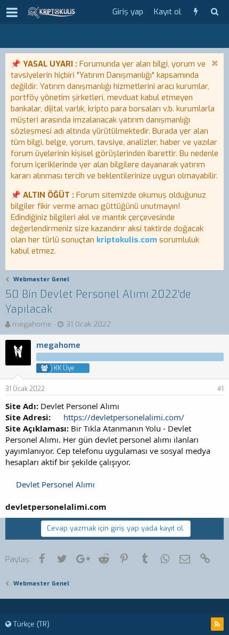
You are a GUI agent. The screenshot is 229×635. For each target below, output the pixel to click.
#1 (220, 389)
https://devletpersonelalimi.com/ (123, 417)
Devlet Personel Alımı (55, 484)
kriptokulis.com (126, 239)
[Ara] (214, 12)
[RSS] (217, 624)
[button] (12, 12)
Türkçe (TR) (30, 624)
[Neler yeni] (195, 12)
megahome (32, 324)
